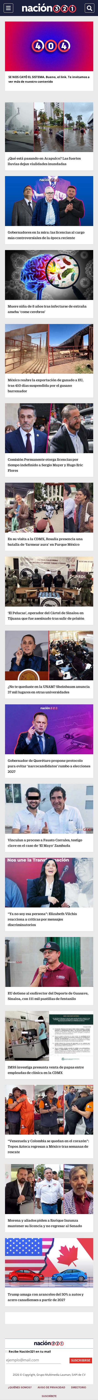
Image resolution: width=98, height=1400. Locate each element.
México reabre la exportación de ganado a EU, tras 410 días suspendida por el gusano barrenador (45, 385)
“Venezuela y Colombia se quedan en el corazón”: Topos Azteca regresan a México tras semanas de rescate (48, 1146)
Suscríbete (49, 1396)
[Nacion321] (49, 8)
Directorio (78, 1387)
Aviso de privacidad (51, 1387)
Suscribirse (80, 1360)
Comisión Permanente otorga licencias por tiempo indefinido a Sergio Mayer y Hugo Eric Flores (45, 465)
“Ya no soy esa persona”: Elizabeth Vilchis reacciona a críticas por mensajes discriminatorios (42, 919)
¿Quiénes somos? (20, 1387)
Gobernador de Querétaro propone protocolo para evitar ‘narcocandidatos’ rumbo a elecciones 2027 (49, 766)
